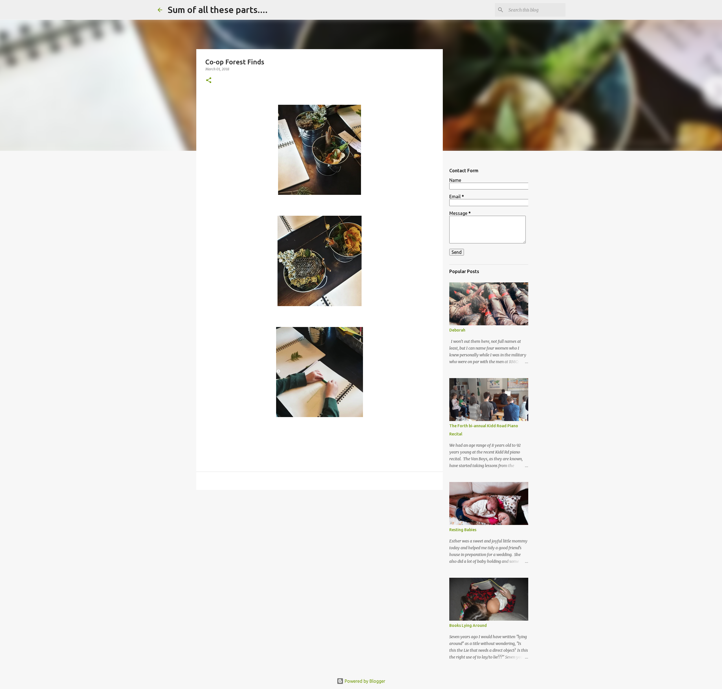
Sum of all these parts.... (218, 10)
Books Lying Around (468, 625)
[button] (208, 80)
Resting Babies (462, 529)
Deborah (457, 330)
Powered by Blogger (364, 681)
